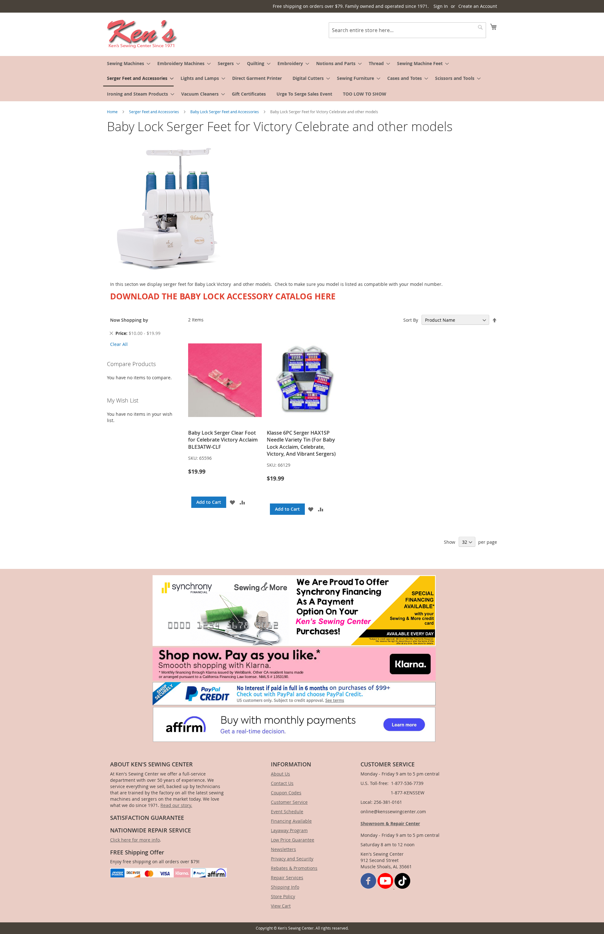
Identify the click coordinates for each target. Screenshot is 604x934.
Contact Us (282, 783)
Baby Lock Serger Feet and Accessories (225, 111)
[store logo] (142, 34)
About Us (280, 774)
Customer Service (289, 802)
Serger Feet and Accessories (154, 111)
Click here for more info (135, 840)
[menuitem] (126, 63)
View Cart (281, 906)
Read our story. (176, 805)
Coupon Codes (286, 793)
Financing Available (291, 821)
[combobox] (407, 30)
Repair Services (287, 878)
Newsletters (283, 849)
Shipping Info (285, 887)
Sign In (440, 6)
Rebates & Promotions (294, 868)
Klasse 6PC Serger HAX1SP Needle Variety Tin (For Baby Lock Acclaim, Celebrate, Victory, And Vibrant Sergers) (301, 443)
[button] (232, 502)
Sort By (410, 320)
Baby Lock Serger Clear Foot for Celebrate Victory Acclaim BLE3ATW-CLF (223, 439)
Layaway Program (289, 830)
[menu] (302, 78)
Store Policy (283, 896)
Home (113, 111)
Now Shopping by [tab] (129, 320)
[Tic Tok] (402, 887)
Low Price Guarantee (292, 840)
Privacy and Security (292, 859)
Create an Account (477, 6)
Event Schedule (287, 811)
